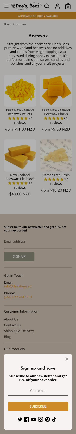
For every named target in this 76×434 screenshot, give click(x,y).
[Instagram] (40, 419)
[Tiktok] (54, 419)
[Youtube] (33, 419)
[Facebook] (26, 419)
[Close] (66, 359)
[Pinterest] (47, 419)
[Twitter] (19, 419)
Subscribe (38, 406)
